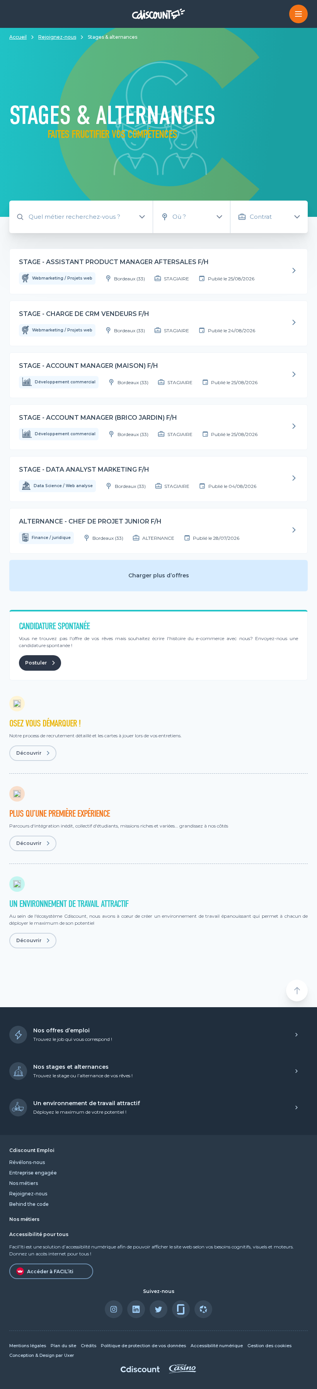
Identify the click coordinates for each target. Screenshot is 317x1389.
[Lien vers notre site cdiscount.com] (140, 1370)
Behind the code (29, 1204)
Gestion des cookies (269, 1345)
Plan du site (63, 1345)
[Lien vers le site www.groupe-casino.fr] (182, 1371)
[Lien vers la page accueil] (159, 13)
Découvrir (28, 753)
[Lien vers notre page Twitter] (158, 1309)
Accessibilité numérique (217, 1345)
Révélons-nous (27, 1162)
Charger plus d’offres (158, 575)
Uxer (69, 1355)
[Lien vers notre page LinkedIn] (136, 1309)
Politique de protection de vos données (143, 1345)
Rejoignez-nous (57, 37)
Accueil (18, 37)
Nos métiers (23, 1183)
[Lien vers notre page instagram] (114, 1309)
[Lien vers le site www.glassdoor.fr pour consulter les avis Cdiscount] (181, 1309)
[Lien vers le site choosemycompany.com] (203, 1309)
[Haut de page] (297, 990)
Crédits (88, 1345)
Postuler (36, 663)
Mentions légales (27, 1345)
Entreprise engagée (33, 1173)
